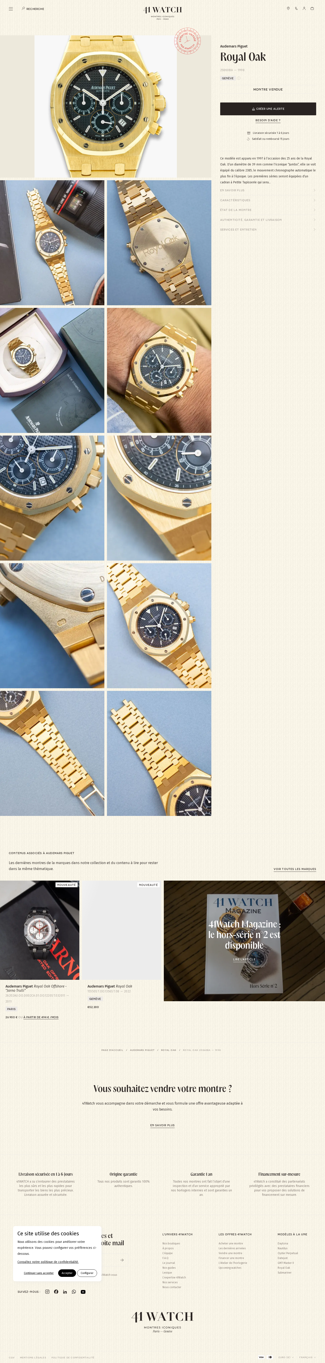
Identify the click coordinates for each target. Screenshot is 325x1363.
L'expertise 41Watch (174, 1277)
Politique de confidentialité (73, 1357)
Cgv (12, 1357)
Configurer (87, 1273)
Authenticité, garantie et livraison (251, 219)
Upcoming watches (230, 1267)
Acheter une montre (231, 1243)
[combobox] (286, 1357)
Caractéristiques (235, 200)
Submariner (285, 1272)
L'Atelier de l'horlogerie (233, 1262)
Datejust (283, 1258)
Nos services (170, 1282)
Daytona (283, 1243)
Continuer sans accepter (39, 1273)
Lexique (167, 1272)
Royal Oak (168, 1050)
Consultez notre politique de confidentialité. (48, 1262)
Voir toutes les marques (295, 868)
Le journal (168, 1262)
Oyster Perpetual (288, 1253)
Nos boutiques (171, 1243)
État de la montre (236, 209)
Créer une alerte (270, 108)
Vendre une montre (230, 1253)
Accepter (67, 1273)
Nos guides (169, 1267)
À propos (168, 1248)
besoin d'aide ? (268, 120)
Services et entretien (238, 229)
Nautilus (282, 1248)
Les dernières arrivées (232, 1248)
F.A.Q (165, 1258)
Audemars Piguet (142, 1050)
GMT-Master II (286, 1262)
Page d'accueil (112, 1050)
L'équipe (167, 1253)
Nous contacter (171, 1287)
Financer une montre (231, 1258)
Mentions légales (33, 1357)
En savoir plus (232, 190)
